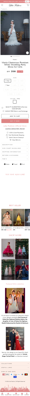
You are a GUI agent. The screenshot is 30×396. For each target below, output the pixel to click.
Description (7, 144)
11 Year (15, 89)
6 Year (22, 81)
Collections (6, 363)
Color (15, 98)
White (14, 101)
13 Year (11, 94)
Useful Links (6, 367)
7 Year (8, 85)
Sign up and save (8, 371)
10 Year (7, 89)
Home (14, 59)
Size (15, 77)
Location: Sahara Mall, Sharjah (15, 128)
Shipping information (11, 151)
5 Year (15, 81)
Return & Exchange (10, 155)
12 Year (22, 89)
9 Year (22, 85)
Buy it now (15, 121)
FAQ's (4, 158)
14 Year (18, 94)
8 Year (15, 85)
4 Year (8, 81)
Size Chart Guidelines (11, 148)
